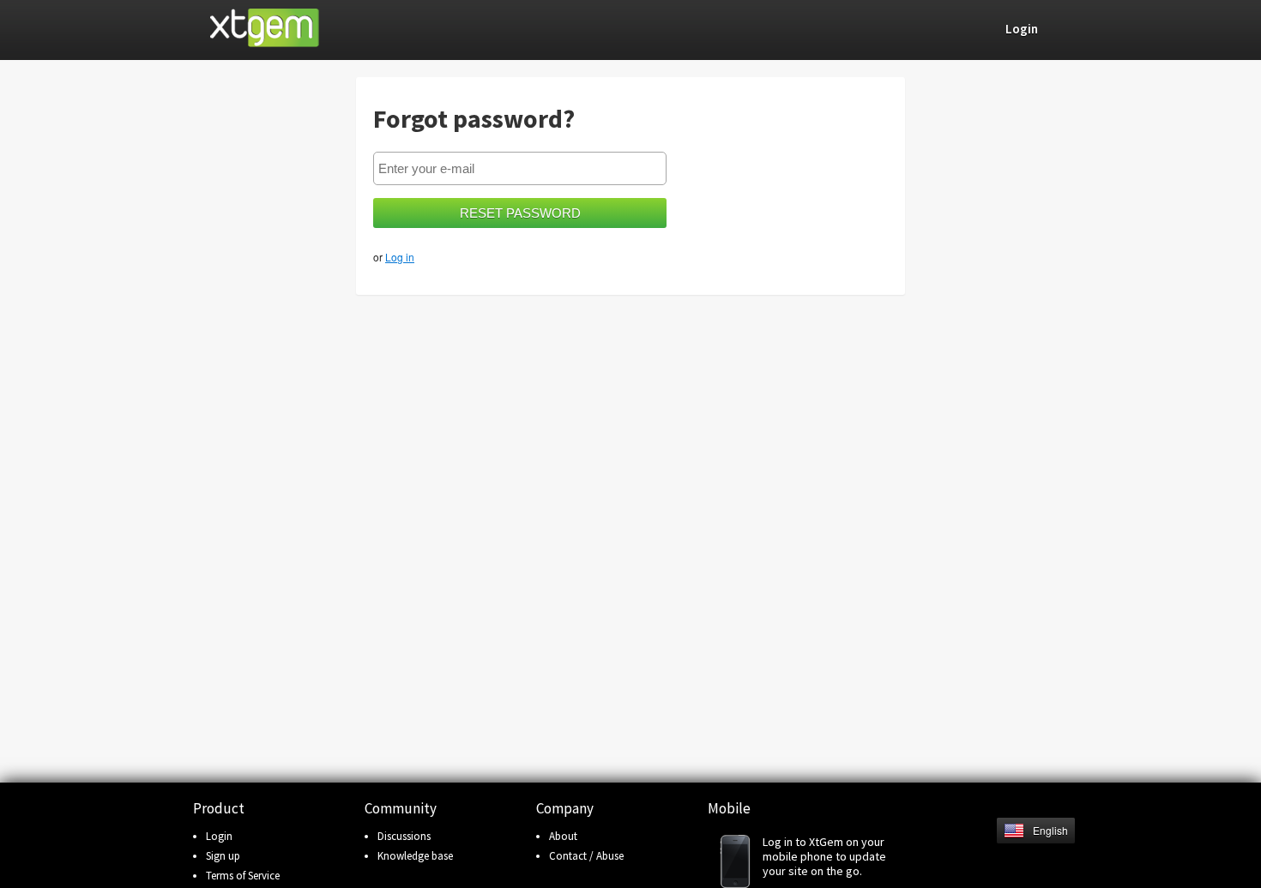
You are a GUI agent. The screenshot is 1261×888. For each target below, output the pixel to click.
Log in (399, 256)
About (563, 836)
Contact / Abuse (586, 856)
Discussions (404, 836)
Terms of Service (243, 875)
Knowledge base (415, 856)
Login (219, 836)
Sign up (223, 856)
